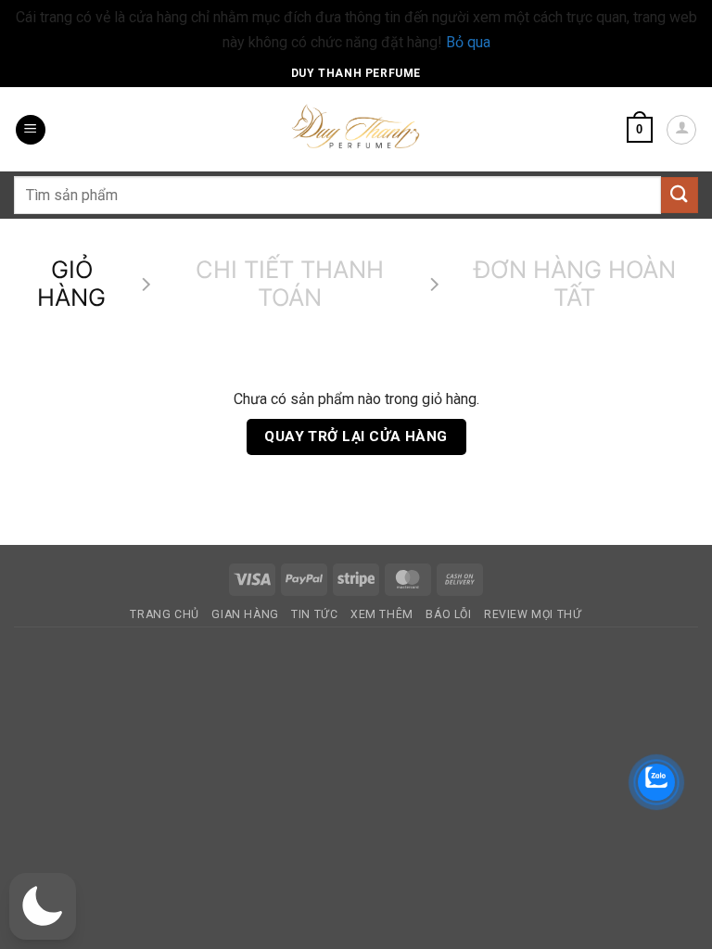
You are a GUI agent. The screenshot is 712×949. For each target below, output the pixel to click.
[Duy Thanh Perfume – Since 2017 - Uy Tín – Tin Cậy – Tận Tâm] (356, 125)
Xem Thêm (381, 614)
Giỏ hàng (71, 284)
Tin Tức (314, 614)
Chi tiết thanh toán (290, 284)
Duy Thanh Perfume (356, 73)
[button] (30, 130)
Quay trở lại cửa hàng (356, 436)
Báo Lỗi (448, 614)
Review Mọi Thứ (533, 614)
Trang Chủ (164, 614)
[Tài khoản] (681, 130)
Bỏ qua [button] (468, 42)
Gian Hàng (245, 614)
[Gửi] (679, 195)
